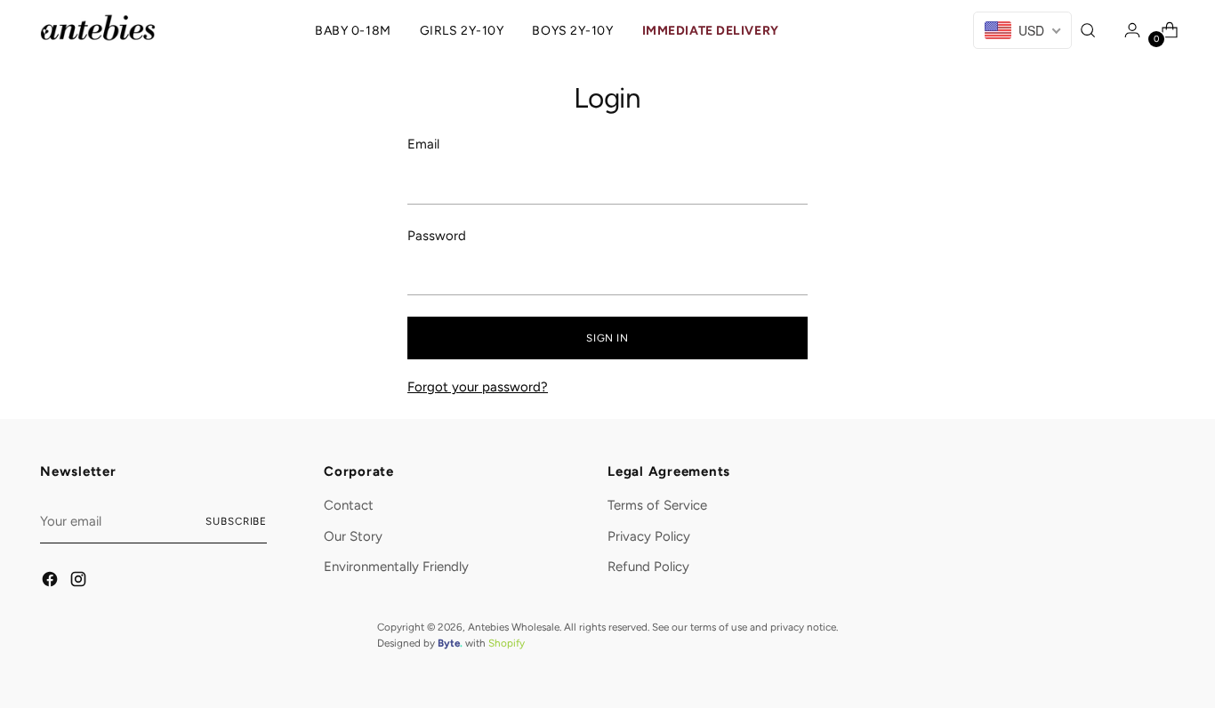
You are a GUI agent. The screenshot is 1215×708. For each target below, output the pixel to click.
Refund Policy (648, 567)
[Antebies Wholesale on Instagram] (79, 582)
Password (436, 236)
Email (423, 144)
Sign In (607, 338)
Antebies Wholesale (513, 627)
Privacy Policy (649, 536)
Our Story (353, 536)
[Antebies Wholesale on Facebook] (50, 582)
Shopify (506, 643)
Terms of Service (657, 505)
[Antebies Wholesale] (98, 28)
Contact (349, 505)
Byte (449, 643)
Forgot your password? (477, 387)
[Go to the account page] (1128, 30)
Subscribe (236, 521)
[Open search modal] (1090, 30)
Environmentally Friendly (396, 567)
